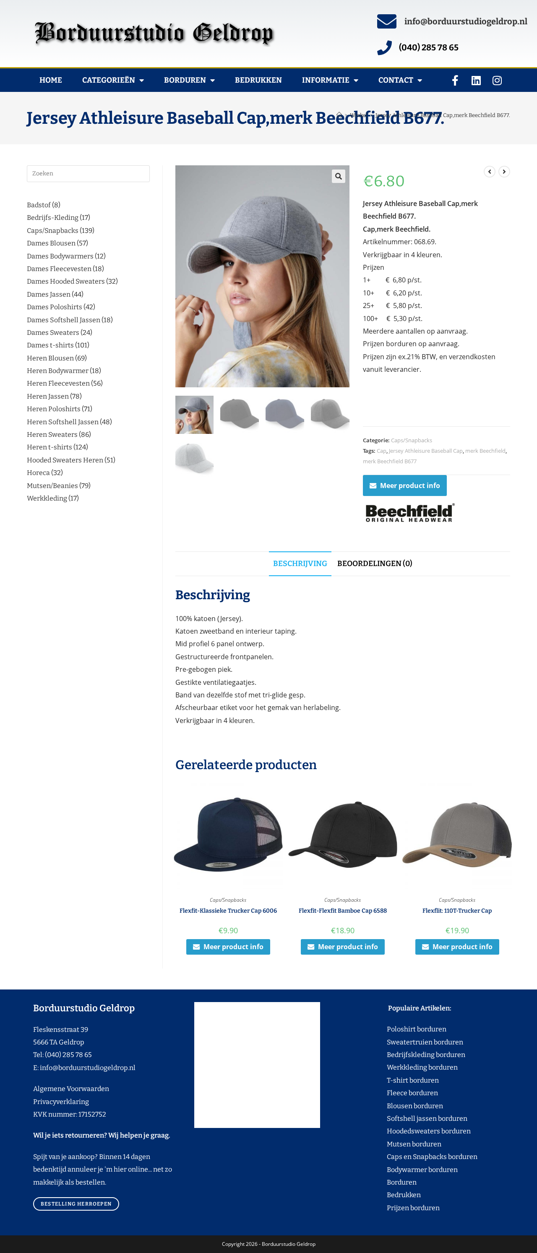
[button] (338, 176)
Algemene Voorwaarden (71, 1089)
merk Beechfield (485, 450)
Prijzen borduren (397, 1208)
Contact (395, 80)
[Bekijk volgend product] (504, 172)
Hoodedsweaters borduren (413, 1131)
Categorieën (108, 80)
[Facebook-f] (455, 80)
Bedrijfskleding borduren (410, 1055)
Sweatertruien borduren (409, 1042)
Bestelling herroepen (76, 1204)
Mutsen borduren (411, 1144)
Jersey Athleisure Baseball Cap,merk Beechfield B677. (442, 115)
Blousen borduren (399, 1106)
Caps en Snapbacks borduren (416, 1157)
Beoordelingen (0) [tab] (374, 563)
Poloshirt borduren (412, 1029)
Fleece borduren (396, 1093)
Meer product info (410, 485)
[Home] (339, 115)
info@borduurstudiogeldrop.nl (465, 21)
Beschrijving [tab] (300, 563)
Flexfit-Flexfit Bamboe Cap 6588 (343, 910)
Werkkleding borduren (406, 1067)
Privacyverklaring (61, 1102)
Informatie (325, 80)
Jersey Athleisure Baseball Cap (426, 450)
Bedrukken (258, 80)
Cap (381, 450)
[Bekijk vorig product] (489, 172)
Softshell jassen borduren (411, 1118)
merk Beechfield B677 (390, 461)
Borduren (185, 80)
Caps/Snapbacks (411, 440)
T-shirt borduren (397, 1080)
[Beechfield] (409, 513)
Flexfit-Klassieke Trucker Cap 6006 (228, 910)
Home (50, 80)
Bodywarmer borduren (406, 1170)
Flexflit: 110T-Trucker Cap (457, 910)
